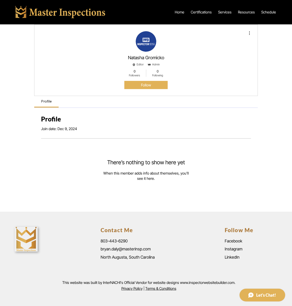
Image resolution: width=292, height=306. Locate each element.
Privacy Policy (132, 288)
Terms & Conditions (160, 288)
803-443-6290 (114, 241)
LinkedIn (232, 257)
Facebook (233, 241)
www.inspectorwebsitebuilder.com (207, 282)
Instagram (233, 249)
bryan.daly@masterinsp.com (126, 249)
